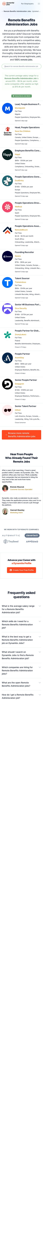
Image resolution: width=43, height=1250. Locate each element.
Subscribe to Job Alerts (22, 96)
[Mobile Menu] (39, 3)
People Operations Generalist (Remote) (28, 177)
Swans (18, 256)
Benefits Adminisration (32, 320)
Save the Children (22, 131)
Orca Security (21, 308)
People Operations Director (28, 203)
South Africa (19, 239)
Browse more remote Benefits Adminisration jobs (21, 435)
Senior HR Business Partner (28, 304)
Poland (17, 341)
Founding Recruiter (24, 252)
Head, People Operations (27, 127)
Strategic (38, 166)
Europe (35, 137)
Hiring (27, 268)
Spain (17, 213)
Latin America (20, 416)
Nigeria (17, 114)
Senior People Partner (26, 380)
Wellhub (18, 206)
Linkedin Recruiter (21, 294)
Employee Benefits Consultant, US (28, 150)
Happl (17, 154)
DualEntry (19, 180)
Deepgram (19, 384)
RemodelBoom (21, 230)
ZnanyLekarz (20, 334)
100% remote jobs (23, 59)
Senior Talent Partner (25, 406)
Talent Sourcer (22, 278)
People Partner (22, 354)
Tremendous (20, 282)
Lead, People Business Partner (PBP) (28, 104)
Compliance (34, 140)
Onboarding (29, 166)
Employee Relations (22, 370)
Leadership (29, 242)
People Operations (22, 117)
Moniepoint (20, 108)
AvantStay (19, 357)
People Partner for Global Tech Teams (28, 330)
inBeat (18, 410)
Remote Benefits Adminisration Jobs (17, 11)
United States (27, 137)
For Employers (27, 4)
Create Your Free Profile (23, 570)
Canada (18, 137)
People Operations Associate (28, 226)
